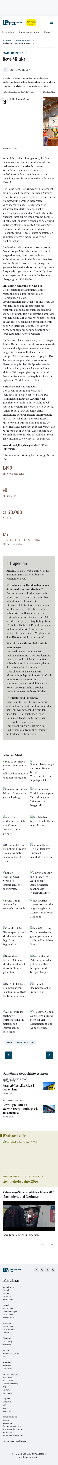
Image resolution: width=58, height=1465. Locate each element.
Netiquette (7, 1432)
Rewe (9, 1042)
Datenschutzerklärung (12, 1426)
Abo (4, 1408)
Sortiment (7, 1296)
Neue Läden (8, 1314)
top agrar (6, 1390)
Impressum (7, 1423)
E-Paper (6, 1405)
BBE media (7, 1377)
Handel (6, 1290)
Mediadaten (8, 1411)
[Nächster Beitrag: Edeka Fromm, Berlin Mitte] (49, 1055)
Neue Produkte (9, 1330)
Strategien (8, 32)
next (51, 1244)
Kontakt (6, 1420)
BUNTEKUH (8, 1380)
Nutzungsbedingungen (12, 1429)
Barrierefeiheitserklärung (13, 1435)
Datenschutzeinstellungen (14, 1441)
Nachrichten (8, 1308)
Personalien (8, 1299)
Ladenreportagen (29, 32)
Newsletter (7, 1365)
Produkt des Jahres (11, 1353)
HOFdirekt (7, 1393)
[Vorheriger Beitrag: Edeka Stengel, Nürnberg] (8, 1055)
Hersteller (7, 1293)
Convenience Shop (11, 1384)
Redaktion (7, 1345)
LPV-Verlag (7, 1341)
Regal (5, 1387)
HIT (4, 1357)
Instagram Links (25, 1042)
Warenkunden (9, 1318)
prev (42, 1244)
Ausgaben (7, 1402)
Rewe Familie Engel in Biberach (21, 1234)
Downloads (7, 1368)
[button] (16, 70)
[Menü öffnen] (51, 22)
